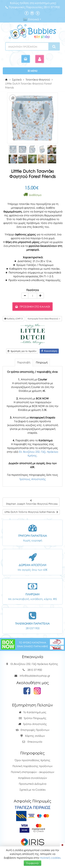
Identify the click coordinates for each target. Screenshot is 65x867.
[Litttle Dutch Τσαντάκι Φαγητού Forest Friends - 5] (51, 149)
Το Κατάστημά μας (34, 712)
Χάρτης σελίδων (34, 735)
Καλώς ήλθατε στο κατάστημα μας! (33, 3)
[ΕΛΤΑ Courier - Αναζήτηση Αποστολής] (57, 643)
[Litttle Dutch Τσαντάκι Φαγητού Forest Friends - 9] (42, 159)
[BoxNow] (8, 643)
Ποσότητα (32, 289)
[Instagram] (32, 13)
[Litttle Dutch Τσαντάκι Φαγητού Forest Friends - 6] (13, 159)
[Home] (6, 79)
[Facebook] (26, 13)
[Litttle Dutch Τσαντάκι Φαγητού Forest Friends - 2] (22, 149)
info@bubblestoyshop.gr (35, 675)
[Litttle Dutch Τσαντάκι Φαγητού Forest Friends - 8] (32, 159)
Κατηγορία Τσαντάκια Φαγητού (43, 318)
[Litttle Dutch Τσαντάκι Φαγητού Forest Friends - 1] (13, 149)
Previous (8, 118)
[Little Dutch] (32, 334)
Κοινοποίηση (50, 351)
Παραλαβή (23, 362)
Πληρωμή (42, 362)
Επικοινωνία (35, 741)
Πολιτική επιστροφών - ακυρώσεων (32, 771)
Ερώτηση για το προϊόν (22, 351)
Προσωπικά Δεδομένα (32, 783)
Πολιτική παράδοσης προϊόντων (32, 766)
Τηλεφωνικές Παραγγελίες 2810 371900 (34, 7)
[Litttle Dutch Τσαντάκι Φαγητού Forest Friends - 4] (42, 149)
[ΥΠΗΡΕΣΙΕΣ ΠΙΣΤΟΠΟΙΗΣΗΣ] (32, 827)
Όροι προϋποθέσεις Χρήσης (32, 760)
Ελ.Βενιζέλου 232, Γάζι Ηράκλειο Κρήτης (34, 663)
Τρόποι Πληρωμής (34, 718)
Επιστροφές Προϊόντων (34, 729)
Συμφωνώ (32, 863)
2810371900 (33, 628)
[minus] (24, 296)
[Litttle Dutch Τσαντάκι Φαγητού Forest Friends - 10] (51, 159)
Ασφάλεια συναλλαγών (32, 777)
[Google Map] (38, 13)
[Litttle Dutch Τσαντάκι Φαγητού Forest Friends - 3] (32, 149)
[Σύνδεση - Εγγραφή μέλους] (39, 59)
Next (13, 118)
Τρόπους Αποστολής (32, 479)
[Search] (54, 47)
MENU (44, 70)
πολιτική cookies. (50, 857)
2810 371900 (34, 669)
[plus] (40, 296)
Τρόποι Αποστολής (34, 724)
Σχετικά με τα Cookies (33, 789)
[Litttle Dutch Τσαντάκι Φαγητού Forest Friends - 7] (22, 159)
